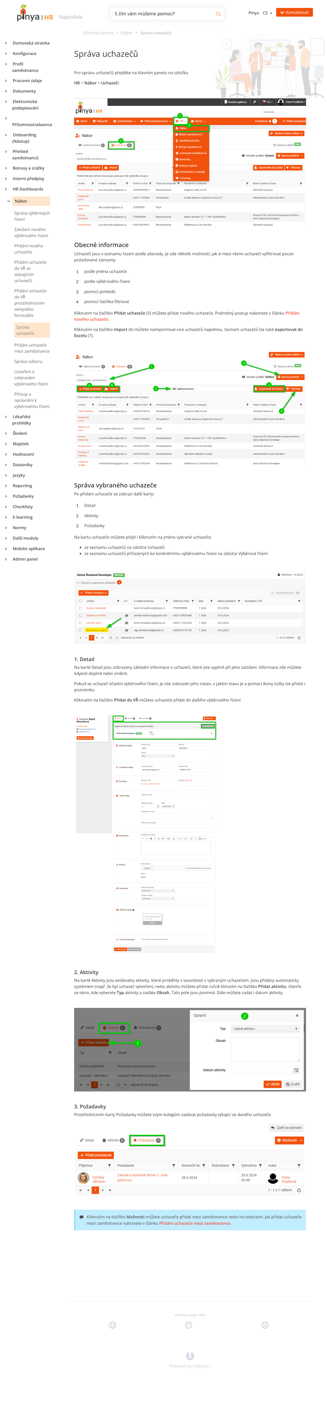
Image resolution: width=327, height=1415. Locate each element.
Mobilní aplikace (28, 548)
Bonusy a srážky (28, 168)
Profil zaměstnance (25, 67)
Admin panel (25, 559)
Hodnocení (23, 454)
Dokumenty (24, 91)
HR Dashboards (27, 189)
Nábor (20, 201)
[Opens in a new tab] (190, 1355)
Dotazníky (22, 464)
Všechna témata (98, 33)
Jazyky (18, 475)
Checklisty (22, 506)
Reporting (22, 485)
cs (266, 13)
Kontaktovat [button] (297, 12)
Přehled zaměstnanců (25, 155)
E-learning (22, 517)
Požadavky (23, 496)
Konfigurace (24, 53)
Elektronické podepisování (25, 105)
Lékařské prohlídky (21, 420)
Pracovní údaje (27, 80)
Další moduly (25, 538)
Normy (19, 527)
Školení (19, 433)
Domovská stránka (31, 43)
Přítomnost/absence (31, 124)
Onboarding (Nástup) (24, 138)
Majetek (20, 444)
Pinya (254, 13)
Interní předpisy (28, 178)
